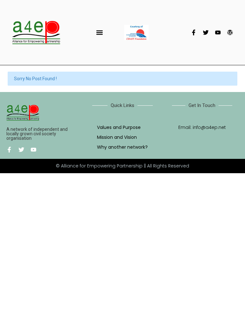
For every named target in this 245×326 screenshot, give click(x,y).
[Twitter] (206, 32)
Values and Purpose (119, 127)
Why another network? (122, 147)
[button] (99, 32)
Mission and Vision (117, 137)
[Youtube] (218, 32)
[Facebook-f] (194, 32)
